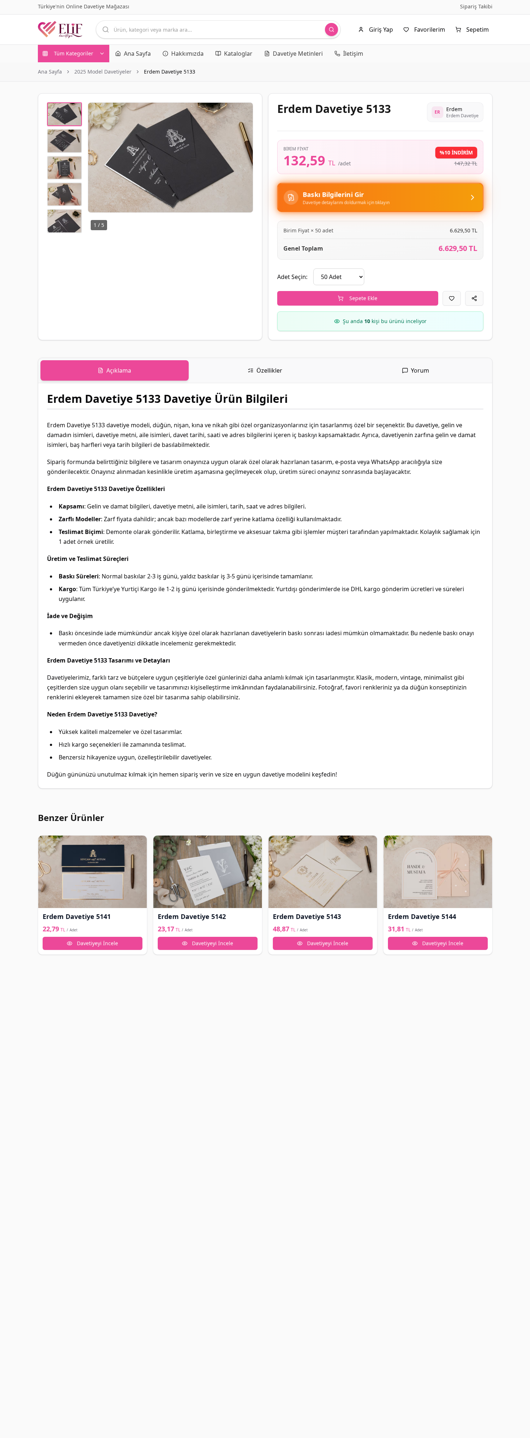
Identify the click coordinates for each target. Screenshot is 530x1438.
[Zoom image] (243, 112)
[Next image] (243, 157)
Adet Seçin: (292, 277)
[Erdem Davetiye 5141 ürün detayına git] (92, 872)
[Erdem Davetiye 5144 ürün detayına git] (438, 872)
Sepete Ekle (363, 298)
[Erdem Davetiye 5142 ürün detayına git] (207, 872)
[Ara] (331, 29)
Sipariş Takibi (476, 6)
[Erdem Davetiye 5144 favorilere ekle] (392, 844)
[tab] (114, 370)
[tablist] (265, 370)
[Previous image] (97, 157)
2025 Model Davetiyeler (102, 71)
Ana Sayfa (50, 71)
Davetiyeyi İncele (97, 943)
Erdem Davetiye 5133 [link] (169, 71)
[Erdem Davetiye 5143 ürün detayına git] (322, 872)
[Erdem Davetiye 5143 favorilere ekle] (277, 844)
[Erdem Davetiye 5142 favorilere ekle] (162, 844)
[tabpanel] (265, 585)
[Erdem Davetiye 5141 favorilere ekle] (47, 844)
